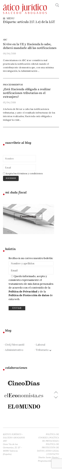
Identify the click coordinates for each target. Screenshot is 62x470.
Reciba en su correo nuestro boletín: (31, 258)
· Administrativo (13, 350)
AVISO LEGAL (52, 450)
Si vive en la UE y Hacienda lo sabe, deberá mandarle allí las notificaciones (29, 46)
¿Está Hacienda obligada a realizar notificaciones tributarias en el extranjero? (27, 93)
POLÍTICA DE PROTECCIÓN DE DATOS (48, 447)
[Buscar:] (57, 5)
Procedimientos (13, 84)
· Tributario (42, 350)
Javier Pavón (52, 457)
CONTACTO (53, 454)
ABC (5, 39)
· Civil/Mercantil (14, 344)
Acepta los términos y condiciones (24, 173)
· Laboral (40, 344)
